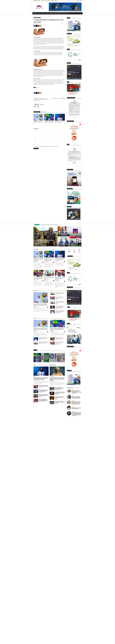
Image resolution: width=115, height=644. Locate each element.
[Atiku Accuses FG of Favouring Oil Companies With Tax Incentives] (60, 273)
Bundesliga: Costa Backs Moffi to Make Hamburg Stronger (41, 378)
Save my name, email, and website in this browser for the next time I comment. (46, 146)
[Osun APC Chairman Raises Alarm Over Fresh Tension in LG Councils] (52, 302)
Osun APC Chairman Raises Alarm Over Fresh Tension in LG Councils (59, 302)
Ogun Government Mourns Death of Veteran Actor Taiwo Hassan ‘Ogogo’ (57, 379)
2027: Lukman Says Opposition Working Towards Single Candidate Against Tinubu (59, 307)
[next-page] (35, 124)
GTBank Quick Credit (70, 346)
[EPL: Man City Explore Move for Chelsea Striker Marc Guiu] (38, 273)
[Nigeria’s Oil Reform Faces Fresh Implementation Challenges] (45, 357)
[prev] (78, 224)
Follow (74, 249)
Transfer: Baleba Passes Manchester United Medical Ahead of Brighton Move (43, 400)
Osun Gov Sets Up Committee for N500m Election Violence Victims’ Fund (38, 122)
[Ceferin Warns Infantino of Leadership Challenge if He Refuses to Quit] (36, 391)
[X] (78, 0)
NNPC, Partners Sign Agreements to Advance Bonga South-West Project (49, 259)
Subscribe (79, 249)
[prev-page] (34, 124)
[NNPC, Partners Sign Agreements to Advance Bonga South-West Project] (49, 117)
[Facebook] (76, 0)
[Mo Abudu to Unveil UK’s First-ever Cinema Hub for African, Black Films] (52, 393)
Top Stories (39, 17)
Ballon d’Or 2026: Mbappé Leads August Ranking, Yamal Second (44, 395)
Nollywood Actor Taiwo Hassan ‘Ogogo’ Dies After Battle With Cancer (59, 388)
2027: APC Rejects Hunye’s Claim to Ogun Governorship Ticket (48, 277)
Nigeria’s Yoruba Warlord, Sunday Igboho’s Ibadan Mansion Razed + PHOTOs (76, 397)
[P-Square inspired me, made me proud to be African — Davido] (52, 398)
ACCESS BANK (70, 256)
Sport (35, 365)
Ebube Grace (36, 23)
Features (37, 16)
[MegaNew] (40, 7)
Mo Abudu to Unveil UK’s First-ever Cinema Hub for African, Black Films (60, 393)
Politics (35, 290)
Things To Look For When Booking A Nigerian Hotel (58, 99)
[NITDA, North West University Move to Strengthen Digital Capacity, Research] (63, 241)
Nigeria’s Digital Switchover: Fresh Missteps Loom (76, 408)
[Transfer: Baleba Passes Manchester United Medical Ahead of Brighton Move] (36, 400)
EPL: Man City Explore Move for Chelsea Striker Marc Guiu (48, 224)
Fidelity (68, 323)
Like (69, 249)
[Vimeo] (79, 0)
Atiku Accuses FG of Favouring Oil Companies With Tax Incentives (60, 278)
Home (34, 16)
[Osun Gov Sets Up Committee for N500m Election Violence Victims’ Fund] (38, 117)
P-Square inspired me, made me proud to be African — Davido (59, 397)
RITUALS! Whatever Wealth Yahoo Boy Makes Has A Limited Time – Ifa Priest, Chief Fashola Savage (76, 402)
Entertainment (53, 365)
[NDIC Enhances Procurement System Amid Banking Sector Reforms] (53, 357)
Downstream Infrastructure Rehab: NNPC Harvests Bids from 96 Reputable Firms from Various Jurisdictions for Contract (76, 414)
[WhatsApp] (41, 26)
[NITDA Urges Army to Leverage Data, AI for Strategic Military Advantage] (75, 241)
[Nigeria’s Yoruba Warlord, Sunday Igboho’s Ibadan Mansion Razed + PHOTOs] (69, 397)
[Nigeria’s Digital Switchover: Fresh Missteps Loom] (69, 408)
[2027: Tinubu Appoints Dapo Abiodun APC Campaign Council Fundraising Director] (52, 311)
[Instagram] (77, 0)
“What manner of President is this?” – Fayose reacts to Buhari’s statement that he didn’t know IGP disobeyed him (41, 99)
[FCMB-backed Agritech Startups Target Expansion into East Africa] (75, 231)
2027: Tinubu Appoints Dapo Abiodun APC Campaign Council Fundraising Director (59, 311)
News (36, 17)
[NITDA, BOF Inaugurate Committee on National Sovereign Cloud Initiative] (63, 231)
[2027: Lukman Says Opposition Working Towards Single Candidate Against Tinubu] (52, 307)
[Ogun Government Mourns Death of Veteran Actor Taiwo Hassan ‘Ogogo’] (57, 371)
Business (71, 232)
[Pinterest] (38, 26)
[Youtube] (80, 0)
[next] (80, 224)
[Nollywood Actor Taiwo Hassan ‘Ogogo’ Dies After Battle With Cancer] (52, 389)
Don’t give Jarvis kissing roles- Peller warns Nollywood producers (60, 402)
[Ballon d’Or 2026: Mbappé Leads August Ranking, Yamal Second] (36, 396)
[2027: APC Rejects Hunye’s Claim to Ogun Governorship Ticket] (49, 273)
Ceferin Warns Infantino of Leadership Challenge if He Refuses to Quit (43, 391)
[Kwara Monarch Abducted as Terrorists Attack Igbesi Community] (45, 236)
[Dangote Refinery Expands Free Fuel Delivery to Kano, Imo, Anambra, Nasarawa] (61, 357)
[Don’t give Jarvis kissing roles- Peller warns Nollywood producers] (52, 402)
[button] (80, 13)
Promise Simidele (36, 261)
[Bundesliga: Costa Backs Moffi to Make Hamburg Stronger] (60, 117)
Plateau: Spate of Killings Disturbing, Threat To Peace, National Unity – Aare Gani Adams (76, 392)
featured (37, 87)
